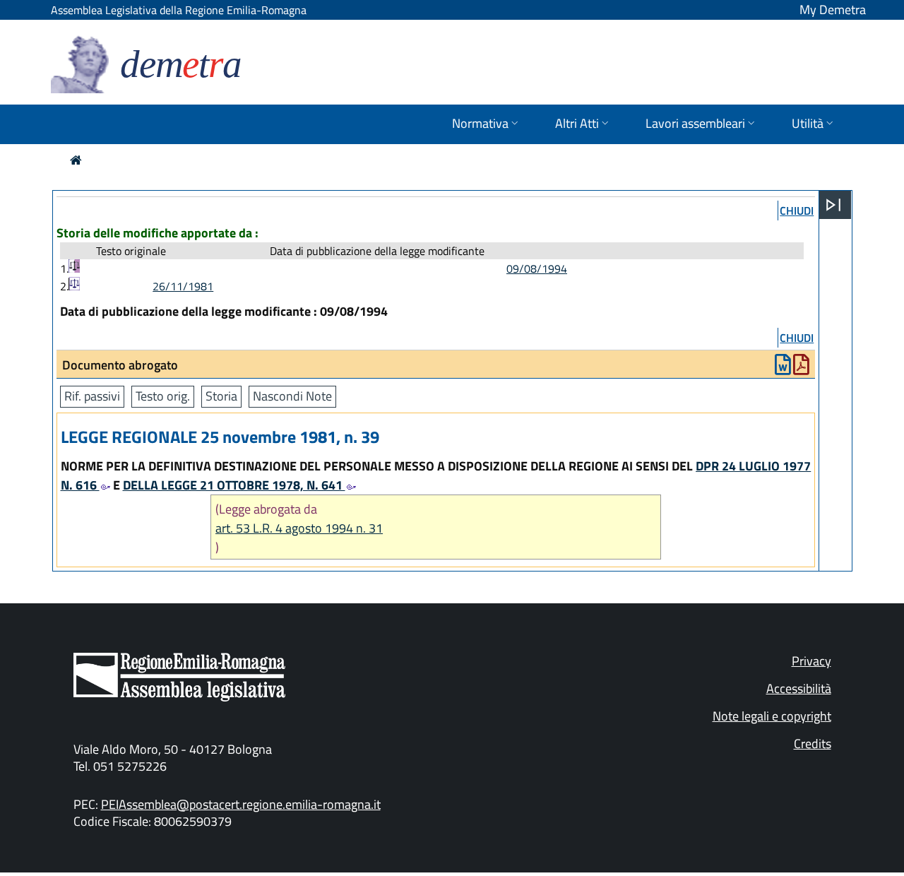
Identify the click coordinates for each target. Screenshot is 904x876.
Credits (812, 743)
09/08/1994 (536, 268)
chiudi (797, 210)
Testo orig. (163, 396)
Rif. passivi (92, 396)
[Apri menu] (833, 205)
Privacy (811, 660)
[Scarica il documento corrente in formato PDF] (801, 367)
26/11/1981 (183, 286)
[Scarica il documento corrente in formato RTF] (783, 367)
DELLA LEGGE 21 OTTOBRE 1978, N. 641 (234, 485)
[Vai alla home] (76, 160)
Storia (221, 396)
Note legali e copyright (772, 716)
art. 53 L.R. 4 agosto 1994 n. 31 (299, 528)
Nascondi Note (292, 396)
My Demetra (832, 9)
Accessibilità (798, 688)
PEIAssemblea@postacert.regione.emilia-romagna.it (241, 804)
